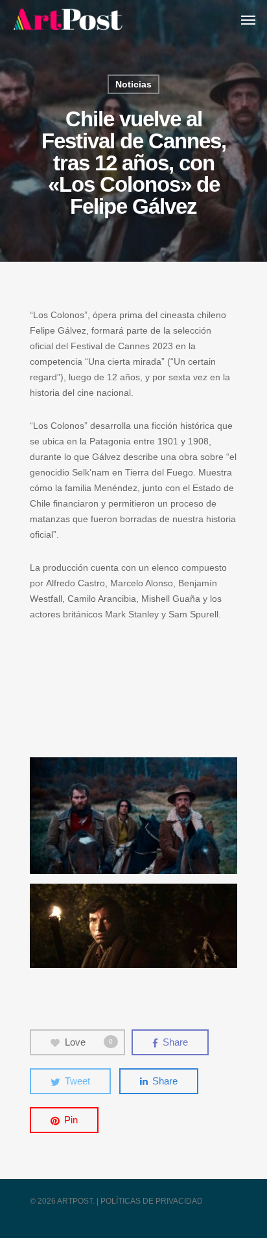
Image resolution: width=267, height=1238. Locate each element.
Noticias (133, 84)
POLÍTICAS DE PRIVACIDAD (151, 1201)
